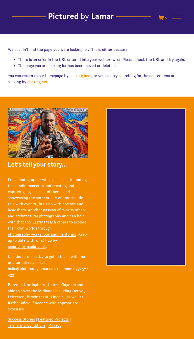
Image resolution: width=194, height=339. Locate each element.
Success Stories (21, 319)
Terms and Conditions (26, 325)
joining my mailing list (27, 246)
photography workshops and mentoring (42, 234)
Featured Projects (53, 319)
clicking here (80, 75)
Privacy (54, 325)
